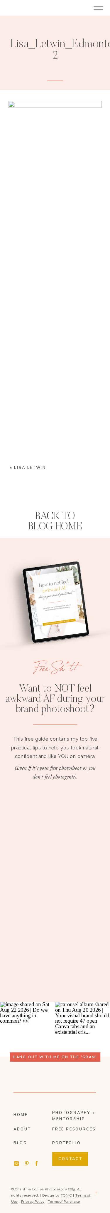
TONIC (66, 1195)
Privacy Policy (32, 1201)
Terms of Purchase (64, 1201)
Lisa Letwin (30, 467)
